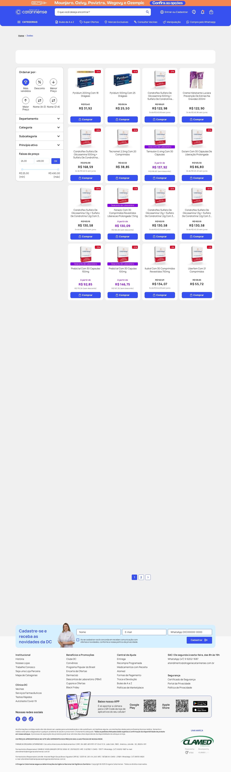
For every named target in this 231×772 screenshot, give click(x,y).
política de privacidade (126, 642)
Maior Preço (25, 108)
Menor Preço (53, 89)
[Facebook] (18, 719)
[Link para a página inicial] (21, 35)
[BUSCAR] (55, 161)
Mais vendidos (26, 89)
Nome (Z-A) (53, 106)
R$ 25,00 (24, 173)
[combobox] (102, 12)
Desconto (39, 88)
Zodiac (30, 35)
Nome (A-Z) (39, 106)
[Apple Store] (200, 709)
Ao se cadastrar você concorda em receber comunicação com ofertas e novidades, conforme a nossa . (109, 641)
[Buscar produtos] (147, 12)
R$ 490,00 (54, 173)
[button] (174, 12)
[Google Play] (200, 703)
